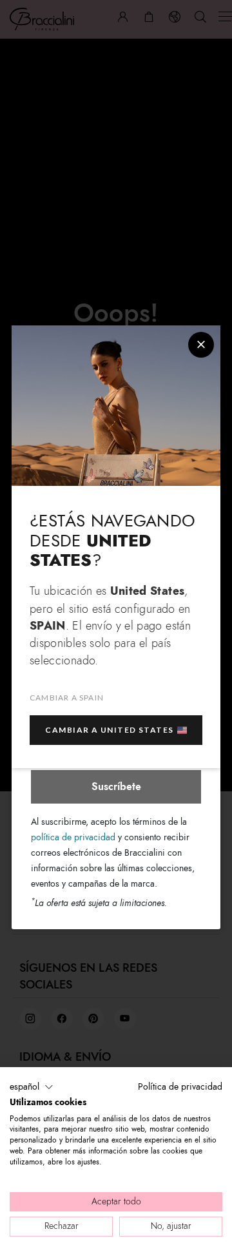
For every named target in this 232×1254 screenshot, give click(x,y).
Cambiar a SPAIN (67, 697)
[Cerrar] (201, 345)
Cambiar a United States (109, 730)
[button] (31, 1087)
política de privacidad (73, 837)
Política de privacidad (180, 1087)
